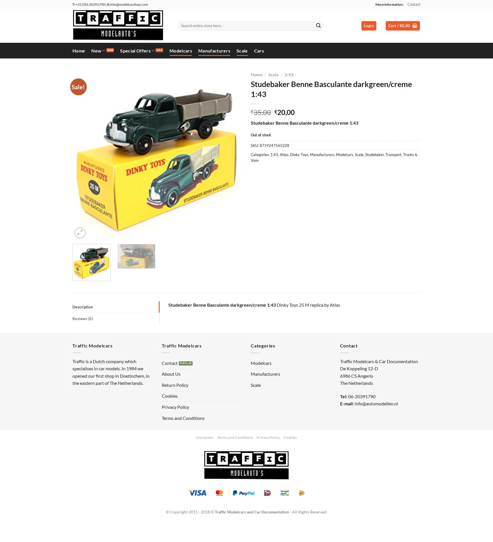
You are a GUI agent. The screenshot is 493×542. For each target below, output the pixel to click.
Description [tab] (82, 307)
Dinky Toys (299, 154)
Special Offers (135, 50)
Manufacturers (214, 50)
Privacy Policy (175, 407)
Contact (414, 4)
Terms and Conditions (183, 418)
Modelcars (180, 50)
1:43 (289, 74)
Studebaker (374, 154)
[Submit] (318, 26)
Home (78, 50)
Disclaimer (205, 437)
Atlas (284, 154)
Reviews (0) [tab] (82, 318)
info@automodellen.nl (376, 403)
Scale (242, 50)
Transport (393, 154)
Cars (259, 50)
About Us (171, 374)
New (96, 50)
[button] (368, 26)
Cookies (170, 396)
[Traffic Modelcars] (120, 26)
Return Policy (175, 385)
